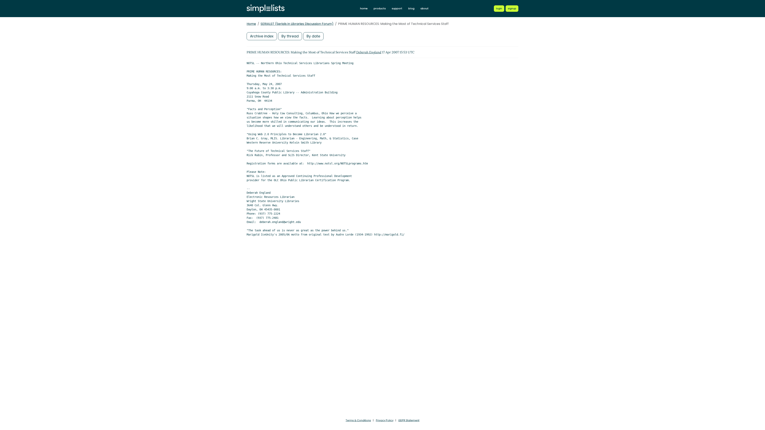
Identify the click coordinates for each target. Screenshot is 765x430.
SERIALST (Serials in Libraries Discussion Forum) (297, 24)
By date (313, 36)
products (380, 8)
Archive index (262, 36)
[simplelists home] (265, 9)
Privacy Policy (384, 420)
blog (411, 8)
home (364, 8)
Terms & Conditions (358, 420)
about (424, 8)
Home (251, 24)
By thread (290, 36)
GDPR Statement (408, 420)
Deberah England (368, 52)
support (397, 8)
